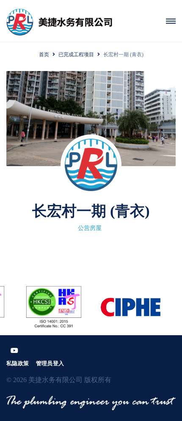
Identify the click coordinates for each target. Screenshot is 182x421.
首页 (44, 54)
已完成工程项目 (76, 54)
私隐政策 (17, 363)
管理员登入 (50, 363)
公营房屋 (90, 228)
